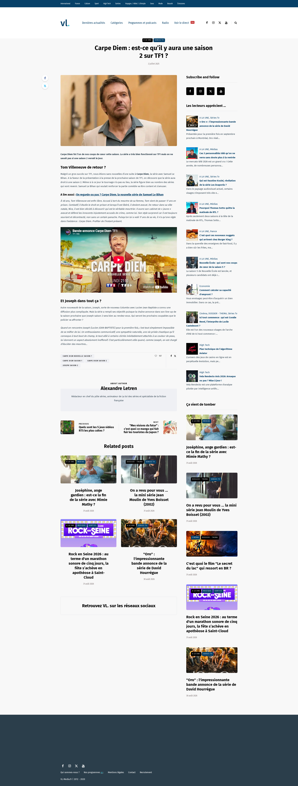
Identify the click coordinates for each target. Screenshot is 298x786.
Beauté (170, 3)
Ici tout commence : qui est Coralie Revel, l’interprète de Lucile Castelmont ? (211, 321)
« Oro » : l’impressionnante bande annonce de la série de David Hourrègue (211, 125)
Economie (204, 286)
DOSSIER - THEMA (135, 462)
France (77, 3)
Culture (87, 3)
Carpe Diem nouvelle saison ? (77, 356)
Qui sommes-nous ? (70, 772)
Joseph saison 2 (70, 365)
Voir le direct (184, 23)
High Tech (107, 3)
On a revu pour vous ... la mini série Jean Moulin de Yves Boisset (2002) (149, 497)
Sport (97, 3)
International (65, 3)
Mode (160, 3)
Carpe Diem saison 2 (97, 361)
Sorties (118, 3)
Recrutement (146, 772)
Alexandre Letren (119, 388)
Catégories (117, 23)
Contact (131, 772)
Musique (82, 525)
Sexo (152, 3)
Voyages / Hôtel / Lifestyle (135, 3)
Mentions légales (116, 772)
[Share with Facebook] (45, 78)
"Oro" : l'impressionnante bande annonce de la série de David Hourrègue (149, 563)
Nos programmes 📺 (94, 772)
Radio (165, 23)
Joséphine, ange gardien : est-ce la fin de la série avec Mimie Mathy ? (88, 497)
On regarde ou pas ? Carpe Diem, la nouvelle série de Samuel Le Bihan (119, 194)
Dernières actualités (93, 23)
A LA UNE (147, 40)
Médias (81, 462)
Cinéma (203, 313)
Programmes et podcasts (142, 23)
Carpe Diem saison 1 (72, 361)
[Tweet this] (45, 86)
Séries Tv (159, 40)
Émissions (181, 3)
